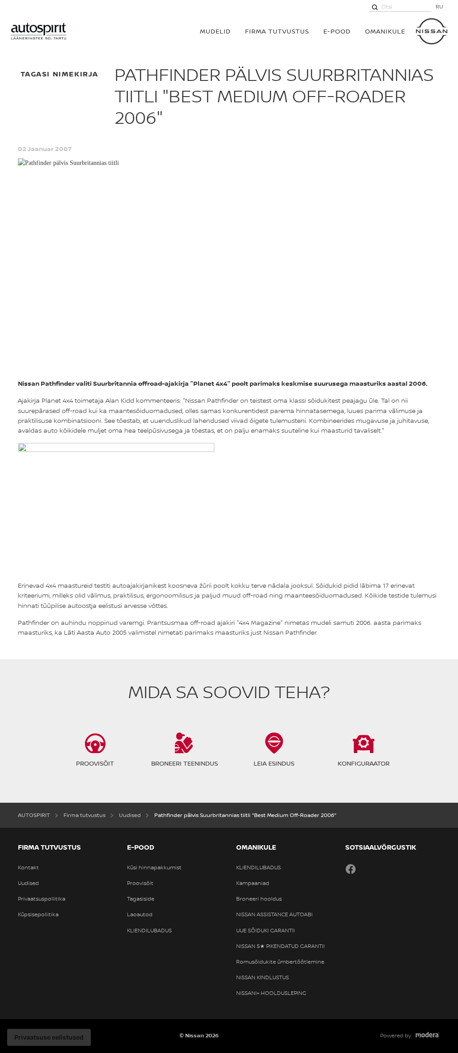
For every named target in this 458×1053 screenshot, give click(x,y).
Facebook (350, 868)
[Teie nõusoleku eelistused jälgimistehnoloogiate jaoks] (49, 1037)
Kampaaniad (252, 883)
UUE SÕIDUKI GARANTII (265, 930)
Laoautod (140, 914)
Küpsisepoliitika (38, 914)
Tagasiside (140, 898)
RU (439, 6)
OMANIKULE (385, 31)
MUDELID (215, 31)
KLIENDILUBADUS (149, 930)
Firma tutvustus (277, 31)
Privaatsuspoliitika (41, 898)
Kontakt (28, 867)
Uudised (28, 883)
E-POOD (337, 31)
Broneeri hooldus (259, 898)
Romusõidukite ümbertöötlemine (280, 961)
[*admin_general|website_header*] (431, 31)
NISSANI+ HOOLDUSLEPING (271, 993)
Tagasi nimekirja (60, 74)
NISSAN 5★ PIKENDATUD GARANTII (280, 946)
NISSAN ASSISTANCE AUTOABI (274, 914)
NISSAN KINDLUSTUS (262, 977)
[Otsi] (375, 7)
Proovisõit (140, 883)
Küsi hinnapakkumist (154, 867)
